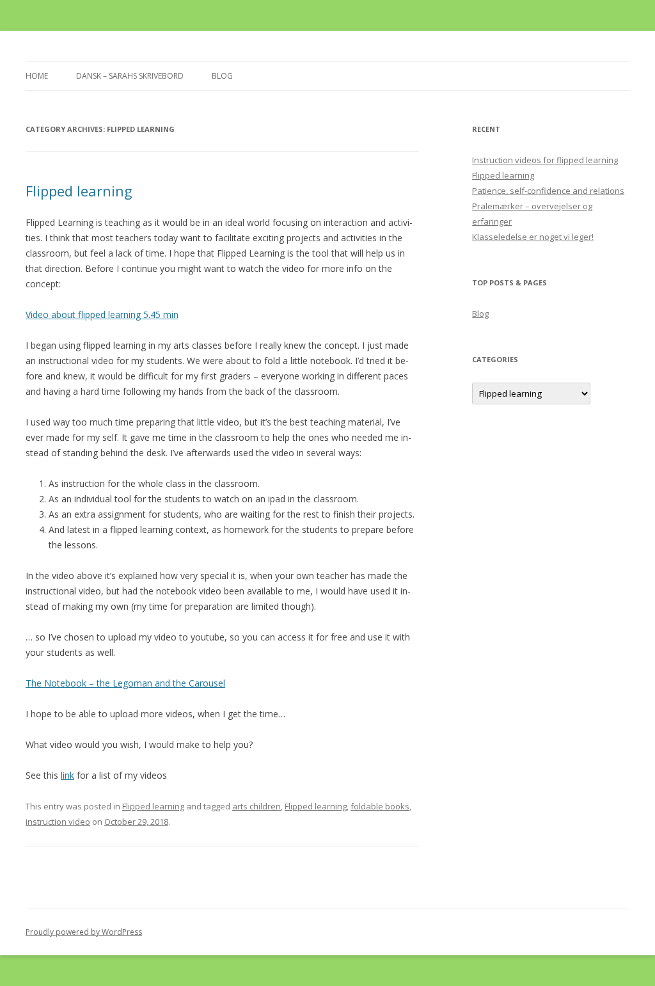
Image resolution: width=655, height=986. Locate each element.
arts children (256, 806)
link (67, 775)
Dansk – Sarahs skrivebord (130, 75)
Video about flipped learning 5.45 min (102, 314)
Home (37, 75)
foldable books (380, 806)
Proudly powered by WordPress (84, 931)
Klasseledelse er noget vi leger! (533, 237)
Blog (222, 75)
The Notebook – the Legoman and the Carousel (125, 683)
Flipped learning (79, 190)
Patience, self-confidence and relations (548, 190)
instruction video (58, 821)
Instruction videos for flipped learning (545, 160)
